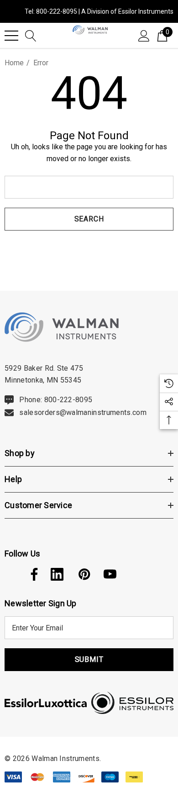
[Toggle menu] (11, 35)
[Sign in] (144, 35)
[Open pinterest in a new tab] (83, 574)
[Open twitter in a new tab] (10, 574)
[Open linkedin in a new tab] (57, 574)
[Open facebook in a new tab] (32, 574)
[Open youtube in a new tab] (110, 574)
